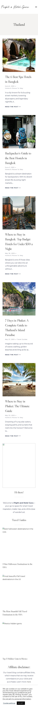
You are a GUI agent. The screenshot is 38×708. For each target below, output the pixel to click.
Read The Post (12, 106)
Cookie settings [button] (9, 703)
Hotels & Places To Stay (14, 88)
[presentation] (19, 55)
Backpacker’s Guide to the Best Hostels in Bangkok (18, 158)
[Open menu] (36, 7)
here (29, 682)
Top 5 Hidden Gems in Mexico (15, 658)
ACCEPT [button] (21, 703)
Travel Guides (22, 339)
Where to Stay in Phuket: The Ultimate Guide (17, 406)
